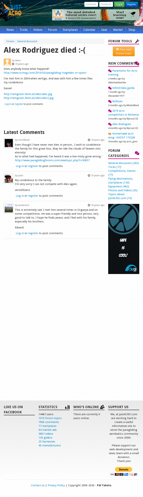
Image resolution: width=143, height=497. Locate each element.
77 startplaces (47, 426)
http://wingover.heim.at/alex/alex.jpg (28, 94)
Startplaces (70, 30)
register (19, 104)
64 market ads (48, 430)
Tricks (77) (114, 167)
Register (131, 4)
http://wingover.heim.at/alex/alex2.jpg (29, 98)
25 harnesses (47, 441)
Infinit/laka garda (123, 88)
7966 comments (49, 422)
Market (118, 30)
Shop (131, 30)
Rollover (117, 101)
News (10, 30)
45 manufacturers (50, 445)
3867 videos (46, 433)
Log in (119, 4)
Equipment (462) (118, 186)
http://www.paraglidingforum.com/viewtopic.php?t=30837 (52, 160)
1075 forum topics (50, 418)
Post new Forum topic (124, 51)
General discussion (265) (123, 163)
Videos (37, 30)
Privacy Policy (56, 485)
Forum (52, 30)
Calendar (89, 30)
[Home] (13, 11)
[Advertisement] (54, 117)
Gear (104, 30)
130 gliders (45, 437)
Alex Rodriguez (121, 124)
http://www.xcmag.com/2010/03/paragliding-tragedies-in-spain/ (45, 72)
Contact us (38, 485)
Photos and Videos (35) (122, 190)
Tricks (24, 30)
